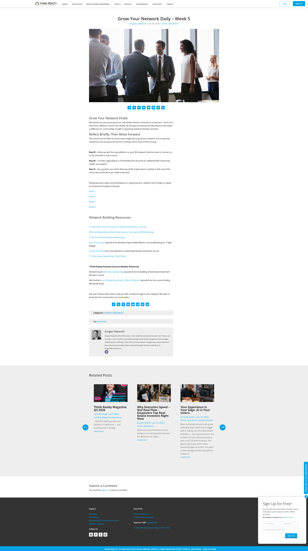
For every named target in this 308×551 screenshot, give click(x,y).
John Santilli (145, 422)
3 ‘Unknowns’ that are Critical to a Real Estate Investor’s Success (118, 227)
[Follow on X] (101, 535)
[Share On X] (134, 107)
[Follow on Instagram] (105, 535)
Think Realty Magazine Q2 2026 (110, 408)
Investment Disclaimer (144, 517)
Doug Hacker (189, 417)
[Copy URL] (158, 107)
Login (284, 3)
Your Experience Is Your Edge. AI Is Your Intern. (195, 410)
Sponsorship (142, 4)
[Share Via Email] (153, 107)
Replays (128, 4)
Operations (173, 23)
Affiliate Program (96, 524)
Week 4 (92, 207)
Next (221, 427)
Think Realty (101, 414)
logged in (105, 490)
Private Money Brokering (97, 4)
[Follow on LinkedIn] (91, 535)
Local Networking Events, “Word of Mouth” (121, 280)
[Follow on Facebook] (96, 535)
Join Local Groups (97, 242)
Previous (87, 427)
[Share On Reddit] (148, 107)
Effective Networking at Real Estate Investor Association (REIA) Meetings (121, 232)
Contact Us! (152, 522)
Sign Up (299, 3)
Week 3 (92, 201)
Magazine (106, 417)
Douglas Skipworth (138, 23)
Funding (97, 417)
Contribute (94, 517)
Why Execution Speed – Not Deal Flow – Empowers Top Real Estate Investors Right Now (153, 413)
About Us (93, 514)
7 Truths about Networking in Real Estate (107, 256)
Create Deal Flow (96, 251)
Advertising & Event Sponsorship (104, 520)
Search (170, 4)
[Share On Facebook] (129, 107)
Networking (102, 321)
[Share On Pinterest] (139, 107)
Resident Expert (205, 420)
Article (164, 23)
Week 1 (92, 191)
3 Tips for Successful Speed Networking (107, 237)
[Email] (106, 352)
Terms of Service (141, 514)
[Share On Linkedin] (144, 107)
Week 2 (92, 196)
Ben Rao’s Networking (114, 271)
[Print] (163, 107)
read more (98, 431)
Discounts (157, 4)
